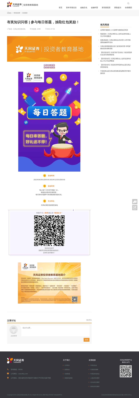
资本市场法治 (71, 7)
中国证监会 (93, 365)
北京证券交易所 (94, 382)
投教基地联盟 (68, 378)
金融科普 (94, 7)
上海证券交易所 (94, 378)
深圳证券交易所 (94, 386)
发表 (86, 340)
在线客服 (67, 374)
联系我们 (67, 369)
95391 (20, 369)
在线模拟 (128, 7)
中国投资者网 (94, 369)
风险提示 (117, 7)
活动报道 (24, 13)
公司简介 (67, 365)
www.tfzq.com (23, 374)
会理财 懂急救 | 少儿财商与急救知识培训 (114, 30)
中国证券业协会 (94, 374)
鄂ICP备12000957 (48, 395)
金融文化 (83, 7)
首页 (60, 7)
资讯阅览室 (106, 7)
